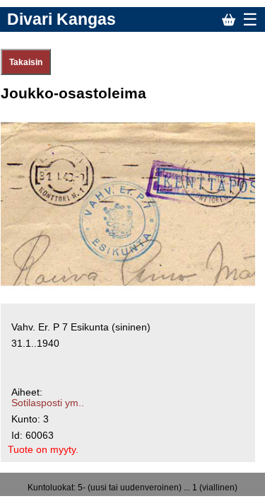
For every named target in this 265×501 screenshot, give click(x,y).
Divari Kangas (61, 19)
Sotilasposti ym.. (47, 403)
